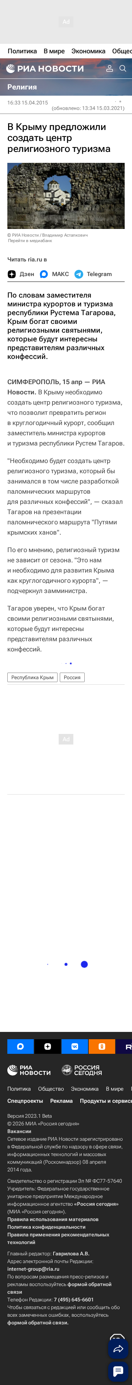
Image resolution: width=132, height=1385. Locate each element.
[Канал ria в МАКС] (20, 1046)
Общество (51, 1089)
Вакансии (19, 1131)
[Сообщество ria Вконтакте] (75, 1046)
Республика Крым (32, 677)
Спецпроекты (25, 1101)
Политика (19, 1089)
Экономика (85, 1089)
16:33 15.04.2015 (27, 103)
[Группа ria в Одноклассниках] (102, 1046)
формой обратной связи (37, 1322)
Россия (72, 677)
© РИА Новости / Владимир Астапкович (47, 235)
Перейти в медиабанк (30, 240)
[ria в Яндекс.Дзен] (47, 1046)
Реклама (61, 1101)
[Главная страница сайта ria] (44, 68)
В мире (115, 1089)
